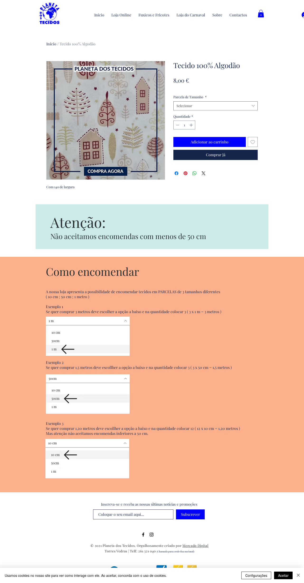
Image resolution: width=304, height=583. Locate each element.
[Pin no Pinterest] (185, 173)
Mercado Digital (195, 545)
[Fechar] (298, 575)
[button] (261, 13)
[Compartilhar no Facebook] (176, 173)
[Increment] (192, 125)
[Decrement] (177, 125)
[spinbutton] (184, 125)
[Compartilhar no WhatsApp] (194, 173)
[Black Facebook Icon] (143, 534)
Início (51, 43)
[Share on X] (203, 173)
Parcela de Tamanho (190, 97)
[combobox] (215, 105)
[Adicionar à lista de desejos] (253, 142)
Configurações (256, 575)
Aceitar (283, 575)
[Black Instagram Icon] (151, 534)
